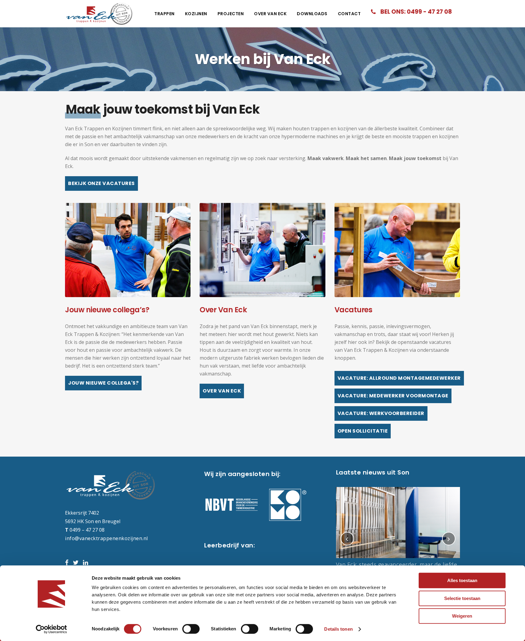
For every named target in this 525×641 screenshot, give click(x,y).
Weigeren (462, 616)
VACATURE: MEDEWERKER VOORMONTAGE (393, 395)
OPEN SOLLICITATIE (363, 430)
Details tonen (338, 629)
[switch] (191, 629)
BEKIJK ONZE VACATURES (101, 183)
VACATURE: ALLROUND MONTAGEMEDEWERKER (399, 378)
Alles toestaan (462, 580)
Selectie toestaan (462, 598)
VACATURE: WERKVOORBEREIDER (381, 413)
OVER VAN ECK (222, 390)
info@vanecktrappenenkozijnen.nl (106, 538)
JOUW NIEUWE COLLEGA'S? (103, 382)
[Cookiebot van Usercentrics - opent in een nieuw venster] (51, 629)
